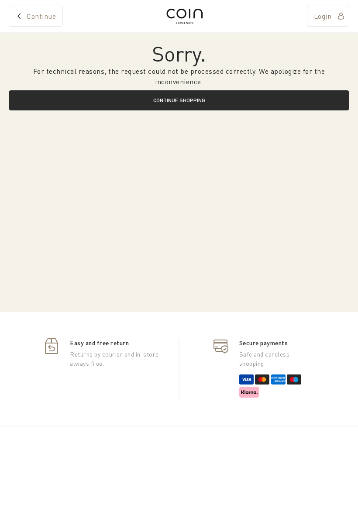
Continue (41, 16)
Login (323, 16)
